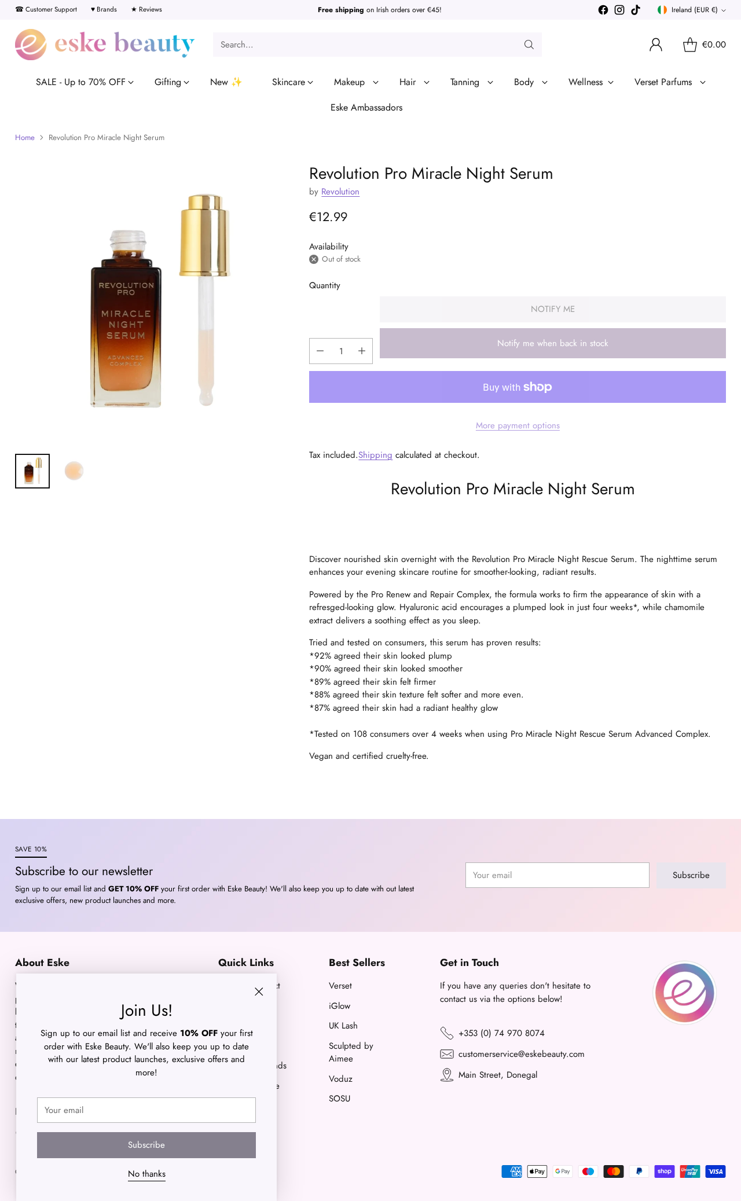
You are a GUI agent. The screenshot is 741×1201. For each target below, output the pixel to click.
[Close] (512, 534)
